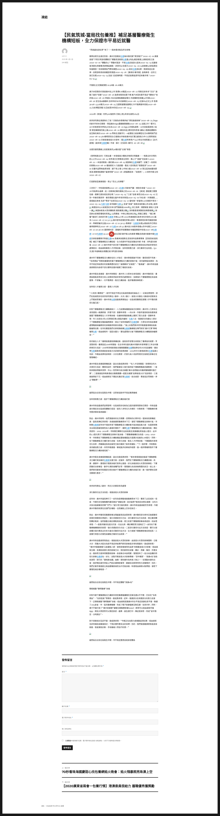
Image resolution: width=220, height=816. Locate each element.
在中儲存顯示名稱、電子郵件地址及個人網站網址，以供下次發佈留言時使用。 (93, 741)
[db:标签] (65, 62)
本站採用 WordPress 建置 (55, 806)
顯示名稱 (66, 706)
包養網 (104, 143)
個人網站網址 (67, 729)
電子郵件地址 (67, 718)
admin (64, 56)
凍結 (44, 17)
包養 (122, 56)
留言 (64, 672)
